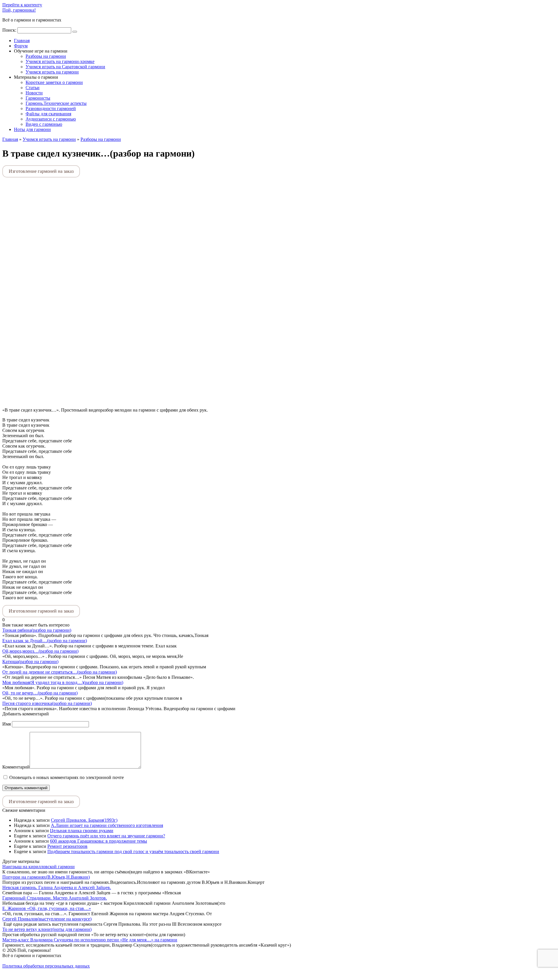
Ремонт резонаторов (67, 846)
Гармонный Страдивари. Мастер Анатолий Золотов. (54, 897)
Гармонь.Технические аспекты (56, 103)
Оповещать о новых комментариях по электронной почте (66, 777)
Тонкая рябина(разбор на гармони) (36, 630)
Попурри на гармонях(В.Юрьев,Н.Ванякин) (46, 877)
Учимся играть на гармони (52, 71)
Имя (6, 723)
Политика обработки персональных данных (46, 965)
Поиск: (9, 30)
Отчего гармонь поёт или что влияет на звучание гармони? (106, 835)
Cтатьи (33, 87)
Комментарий (16, 766)
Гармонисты (38, 98)
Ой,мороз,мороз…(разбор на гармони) (40, 651)
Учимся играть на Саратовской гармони (65, 66)
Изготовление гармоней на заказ (41, 171)
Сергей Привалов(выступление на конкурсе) (47, 918)
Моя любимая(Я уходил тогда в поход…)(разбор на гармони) (62, 682)
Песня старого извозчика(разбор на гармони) (47, 703)
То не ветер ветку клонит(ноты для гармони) (47, 929)
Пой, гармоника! (19, 10)
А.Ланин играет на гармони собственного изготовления (107, 825)
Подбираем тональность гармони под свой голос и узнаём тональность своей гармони (133, 851)
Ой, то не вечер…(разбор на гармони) (40, 692)
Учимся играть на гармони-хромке (60, 61)
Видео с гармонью (44, 124)
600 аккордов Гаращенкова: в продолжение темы (98, 841)
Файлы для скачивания (48, 113)
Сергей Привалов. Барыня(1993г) (84, 820)
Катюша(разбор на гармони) (30, 661)
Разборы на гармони (46, 56)
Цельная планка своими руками (81, 830)
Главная (22, 40)
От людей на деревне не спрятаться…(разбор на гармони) (59, 672)
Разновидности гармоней (51, 108)
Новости (34, 92)
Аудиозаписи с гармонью (51, 118)
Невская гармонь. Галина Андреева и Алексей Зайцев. (56, 887)
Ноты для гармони (32, 129)
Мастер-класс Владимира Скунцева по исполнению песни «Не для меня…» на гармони (89, 939)
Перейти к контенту (22, 4)
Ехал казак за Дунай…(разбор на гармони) (44, 640)
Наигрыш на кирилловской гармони (38, 866)
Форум (21, 45)
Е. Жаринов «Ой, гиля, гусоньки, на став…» (46, 908)
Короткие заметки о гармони (54, 82)
